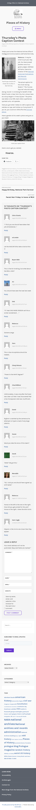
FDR (18, 709)
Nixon (17, 735)
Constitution (22, 704)
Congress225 (13, 704)
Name (7, 578)
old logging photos (12, 175)
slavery (6, 753)
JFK (11, 716)
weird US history (17, 179)
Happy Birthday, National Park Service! (18, 189)
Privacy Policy (6, 794)
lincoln (24, 716)
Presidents (28, 743)
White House (8, 756)
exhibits (13, 709)
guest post (26, 711)
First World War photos (24, 168)
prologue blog (17, 177)
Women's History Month (18, 756)
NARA (16, 171)
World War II (8, 758)
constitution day (22, 706)
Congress (6, 704)
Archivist (14, 701)
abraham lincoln (9, 697)
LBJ (22, 716)
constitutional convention (10, 706)
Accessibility (6, 775)
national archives (24, 171)
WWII (14, 758)
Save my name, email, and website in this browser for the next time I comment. (11, 602)
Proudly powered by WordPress (11, 805)
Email (7, 584)
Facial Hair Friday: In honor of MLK (20, 196)
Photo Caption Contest (26, 175)
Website (8, 591)
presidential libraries (20, 743)
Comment (8, 552)
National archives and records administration (16, 173)
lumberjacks (11, 171)
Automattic (18, 807)
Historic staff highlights (10, 714)
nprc (20, 735)
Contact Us (6, 785)
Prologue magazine (27, 177)
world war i (27, 756)
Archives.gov (6, 780)
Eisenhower (7, 709)
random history (7, 179)
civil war (27, 701)
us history (11, 753)
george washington (16, 711)
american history (11, 168)
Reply (6, 230)
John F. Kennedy (17, 716)
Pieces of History (18, 22)
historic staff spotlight (24, 714)
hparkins (16, 44)
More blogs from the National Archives (15, 790)
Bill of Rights (20, 701)
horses (4, 171)
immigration (7, 716)
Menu (19, 28)
